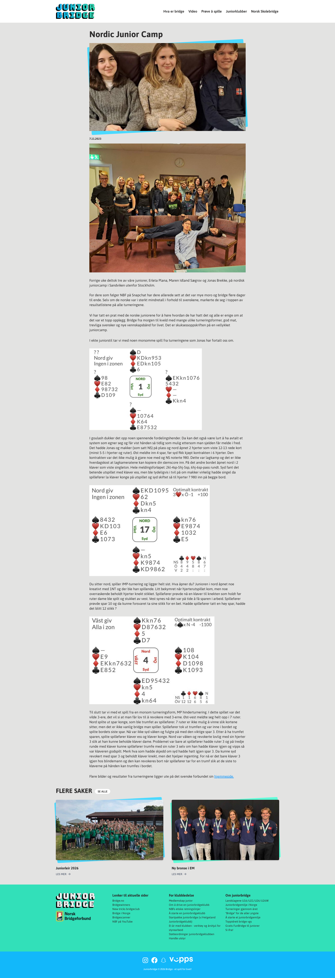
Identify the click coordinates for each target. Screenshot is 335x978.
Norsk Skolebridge (264, 11)
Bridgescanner (121, 917)
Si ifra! (229, 929)
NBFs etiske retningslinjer (184, 909)
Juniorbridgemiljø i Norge (241, 904)
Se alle (102, 791)
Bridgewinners (121, 904)
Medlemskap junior (181, 900)
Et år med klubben (180, 925)
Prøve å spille (211, 11)
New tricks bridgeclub (126, 909)
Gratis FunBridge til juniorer (242, 925)
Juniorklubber (236, 11)
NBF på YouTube (122, 921)
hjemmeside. (224, 776)
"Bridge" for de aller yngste (242, 913)
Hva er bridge (173, 11)
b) (191, 921)
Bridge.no (118, 900)
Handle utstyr (177, 938)
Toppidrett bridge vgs (238, 921)
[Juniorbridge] (75, 11)
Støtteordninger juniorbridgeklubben (191, 934)
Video (192, 11)
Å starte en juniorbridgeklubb (187, 913)
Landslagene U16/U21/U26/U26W (247, 900)
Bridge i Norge (121, 913)
